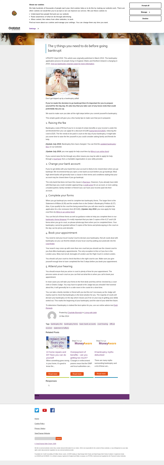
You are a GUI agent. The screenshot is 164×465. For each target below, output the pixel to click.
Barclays (86, 182)
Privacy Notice (40, 428)
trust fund (57, 159)
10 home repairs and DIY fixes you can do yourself (56, 355)
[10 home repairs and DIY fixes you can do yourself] (57, 342)
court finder (50, 244)
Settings (32, 28)
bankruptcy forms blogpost (56, 219)
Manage (144, 12)
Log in (41, 398)
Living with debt (90, 313)
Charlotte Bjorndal (74, 313)
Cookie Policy (40, 423)
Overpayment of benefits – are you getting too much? (79, 355)
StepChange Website (42, 433)
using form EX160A (97, 131)
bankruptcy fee (56, 324)
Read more (52, 374)
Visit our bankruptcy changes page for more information (72, 64)
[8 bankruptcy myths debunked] (106, 342)
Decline (145, 18)
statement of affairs (61, 328)
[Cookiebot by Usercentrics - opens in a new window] (14, 28)
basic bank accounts (88, 324)
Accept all (145, 5)
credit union (88, 185)
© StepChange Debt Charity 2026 (45, 444)
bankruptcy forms (71, 324)
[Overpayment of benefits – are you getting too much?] (82, 342)
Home (37, 419)
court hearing (103, 324)
